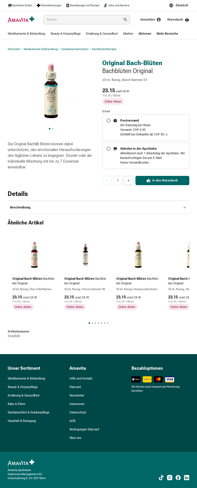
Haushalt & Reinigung (22, 421)
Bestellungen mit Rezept (84, 5)
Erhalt (106, 111)
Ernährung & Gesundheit (23, 395)
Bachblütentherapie (104, 49)
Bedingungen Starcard (84, 429)
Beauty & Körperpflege (23, 387)
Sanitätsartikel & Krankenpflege (28, 412)
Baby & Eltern (16, 404)
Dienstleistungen (51, 5)
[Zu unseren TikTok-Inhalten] (161, 477)
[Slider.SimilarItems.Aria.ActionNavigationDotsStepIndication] (89, 323)
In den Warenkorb (165, 180)
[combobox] (81, 19)
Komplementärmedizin (75, 49)
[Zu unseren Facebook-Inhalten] (178, 477)
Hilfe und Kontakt (80, 378)
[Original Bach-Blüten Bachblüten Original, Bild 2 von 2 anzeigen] (52, 128)
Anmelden (147, 19)
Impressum (76, 404)
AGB (72, 421)
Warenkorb (175, 19)
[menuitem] (26, 34)
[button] (179, 5)
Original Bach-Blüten (132, 63)
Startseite (14, 49)
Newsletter (76, 395)
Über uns (75, 438)
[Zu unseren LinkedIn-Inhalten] (186, 477)
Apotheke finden (22, 5)
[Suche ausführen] (125, 19)
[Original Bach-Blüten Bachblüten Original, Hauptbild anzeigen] (49, 128)
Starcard (75, 387)
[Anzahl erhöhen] (128, 180)
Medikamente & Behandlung (41, 49)
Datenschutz (77, 412)
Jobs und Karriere (118, 5)
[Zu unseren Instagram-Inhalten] (169, 477)
